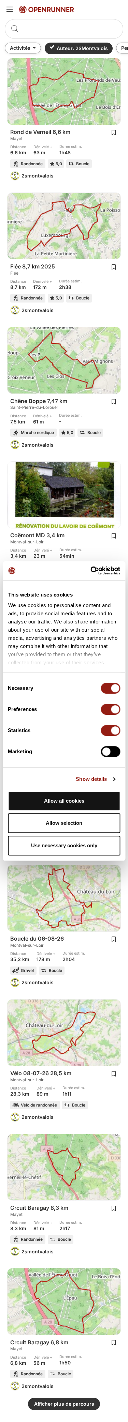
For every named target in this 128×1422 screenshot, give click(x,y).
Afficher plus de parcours (64, 1404)
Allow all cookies (64, 801)
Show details (91, 779)
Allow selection (64, 823)
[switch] (110, 709)
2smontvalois (38, 176)
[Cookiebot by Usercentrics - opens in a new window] (91, 570)
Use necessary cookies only (64, 845)
